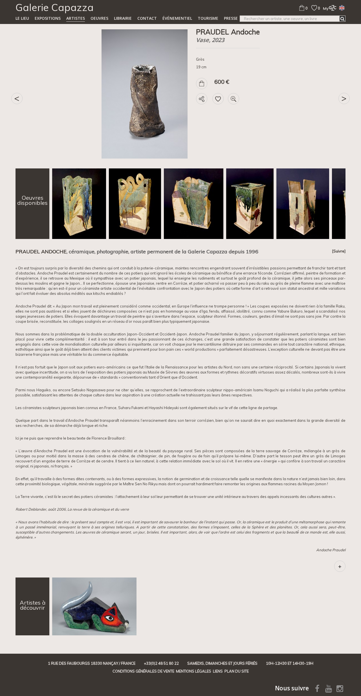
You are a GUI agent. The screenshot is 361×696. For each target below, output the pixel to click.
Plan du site (236, 671)
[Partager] (201, 98)
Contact (147, 18)
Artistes (75, 18)
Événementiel (177, 18)
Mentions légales (193, 671)
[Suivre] (338, 251)
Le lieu (22, 18)
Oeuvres (99, 18)
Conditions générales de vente (143, 671)
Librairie (123, 18)
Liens (218, 671)
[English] (341, 7)
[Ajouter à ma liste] (218, 98)
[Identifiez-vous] (328, 8)
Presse (231, 18)
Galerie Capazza (55, 7)
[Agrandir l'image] (233, 98)
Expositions (48, 18)
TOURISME (208, 18)
